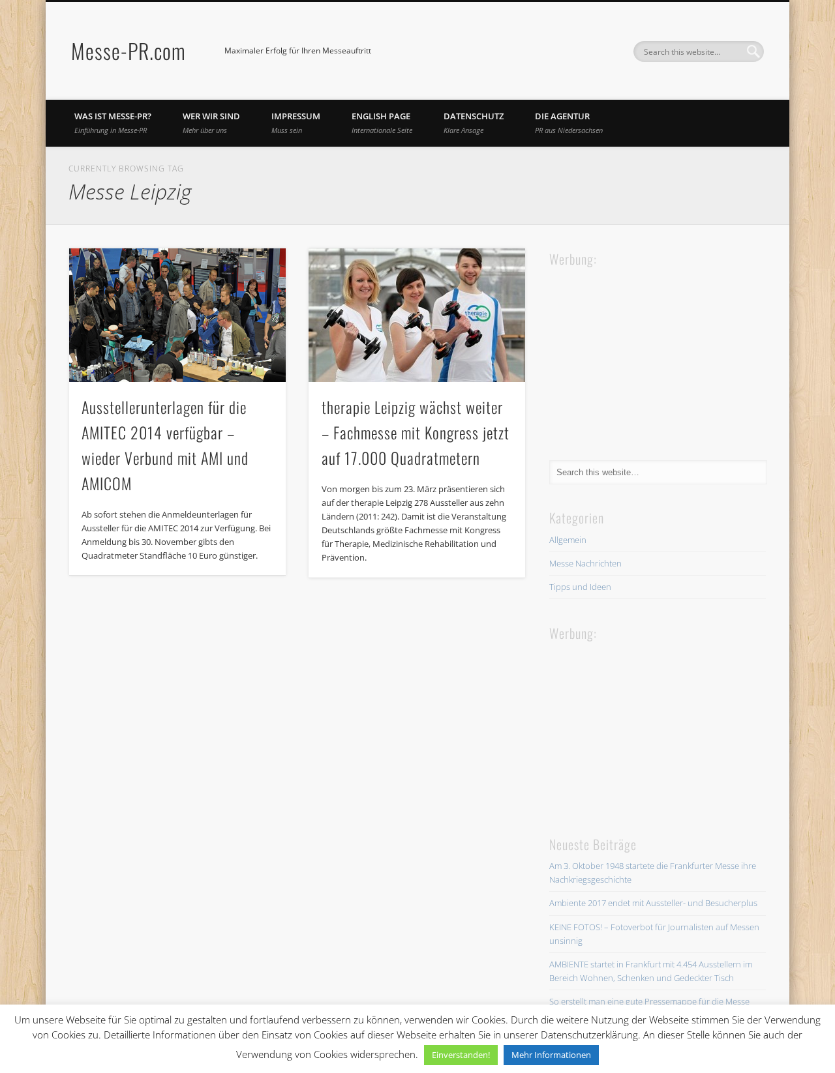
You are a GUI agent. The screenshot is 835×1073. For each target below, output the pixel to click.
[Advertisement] (647, 351)
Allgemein (567, 540)
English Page (382, 122)
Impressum (295, 122)
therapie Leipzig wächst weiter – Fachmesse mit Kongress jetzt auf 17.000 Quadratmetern (415, 432)
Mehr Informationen (551, 1055)
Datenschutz (474, 122)
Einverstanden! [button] (461, 1055)
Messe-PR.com (128, 50)
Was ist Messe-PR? (112, 122)
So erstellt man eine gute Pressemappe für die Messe (649, 1001)
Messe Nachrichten (585, 563)
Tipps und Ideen (580, 587)
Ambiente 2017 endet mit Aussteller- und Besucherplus (653, 903)
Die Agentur (569, 122)
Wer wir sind (211, 122)
